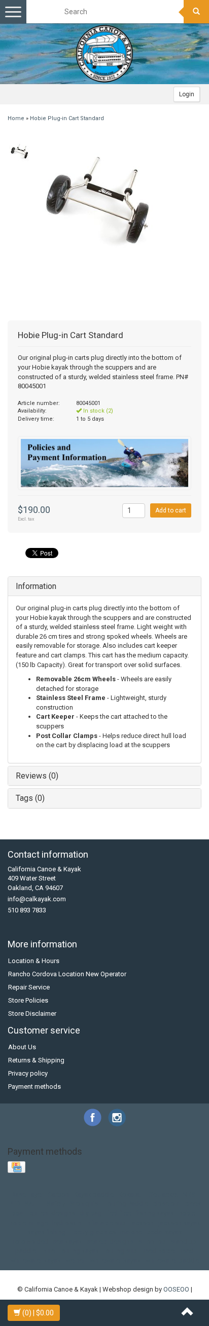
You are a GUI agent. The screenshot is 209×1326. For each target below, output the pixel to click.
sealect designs (110, 1241)
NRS (189, 1194)
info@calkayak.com (37, 899)
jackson (142, 1223)
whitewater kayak (115, 1260)
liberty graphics (93, 1232)
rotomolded (30, 1241)
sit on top (152, 1241)
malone (131, 1232)
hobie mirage (28, 1223)
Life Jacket (162, 1194)
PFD (14, 1203)
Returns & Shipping (36, 1060)
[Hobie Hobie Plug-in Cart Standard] (19, 151)
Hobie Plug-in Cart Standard (67, 118)
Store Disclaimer (32, 1013)
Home (16, 118)
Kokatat (129, 1194)
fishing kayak (154, 1213)
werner (75, 1260)
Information (36, 586)
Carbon (58, 1194)
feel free (119, 1213)
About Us (22, 1047)
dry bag (91, 1213)
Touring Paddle (126, 1203)
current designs (52, 1213)
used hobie (158, 1251)
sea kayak (67, 1241)
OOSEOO (176, 1289)
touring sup (120, 1251)
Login (186, 94)
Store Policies (28, 1000)
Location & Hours (33, 961)
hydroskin (66, 1223)
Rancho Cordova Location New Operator (67, 974)
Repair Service (29, 987)
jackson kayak (179, 1223)
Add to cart (170, 510)
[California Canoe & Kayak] (104, 53)
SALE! (33, 1203)
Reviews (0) (37, 776)
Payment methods (34, 1086)
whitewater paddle (172, 1260)
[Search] (196, 11)
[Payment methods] (17, 1167)
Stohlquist (85, 1203)
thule (48, 1251)
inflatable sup (106, 1223)
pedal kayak (164, 1232)
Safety (56, 1203)
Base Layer (27, 1194)
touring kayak (79, 1251)
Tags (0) (30, 798)
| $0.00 (38, 1313)
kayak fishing (46, 1232)
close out (166, 1203)
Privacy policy (28, 1073)
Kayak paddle (94, 1194)
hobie (187, 1213)
